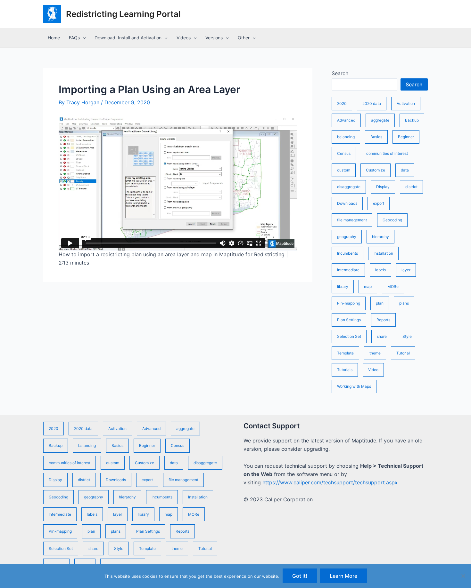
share (382, 336)
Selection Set (349, 336)
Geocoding (392, 220)
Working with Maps (354, 386)
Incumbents (347, 253)
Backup (412, 120)
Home (54, 37)
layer (405, 269)
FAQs (74, 37)
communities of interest (387, 153)
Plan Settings (349, 319)
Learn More (343, 576)
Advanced (346, 120)
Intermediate (348, 269)
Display (383, 186)
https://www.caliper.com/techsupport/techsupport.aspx (330, 482)
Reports (383, 319)
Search (340, 73)
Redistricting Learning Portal (123, 14)
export (378, 203)
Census (344, 153)
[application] (83, 37)
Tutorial (403, 353)
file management (352, 220)
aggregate (380, 120)
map (368, 286)
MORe (393, 286)
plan (380, 303)
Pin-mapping (348, 303)
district (411, 186)
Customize (375, 170)
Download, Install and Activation (128, 37)
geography (346, 236)
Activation (406, 103)
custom (343, 170)
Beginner (406, 136)
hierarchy (380, 236)
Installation (383, 253)
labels (380, 269)
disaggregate (348, 186)
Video (373, 369)
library (342, 286)
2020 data (371, 103)
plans (404, 303)
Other (244, 37)
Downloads (347, 203)
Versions (214, 37)
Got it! (299, 576)
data (405, 170)
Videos (184, 37)
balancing (346, 136)
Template (345, 353)
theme (375, 353)
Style (407, 336)
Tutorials (344, 369)
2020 (342, 103)
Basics (376, 136)
